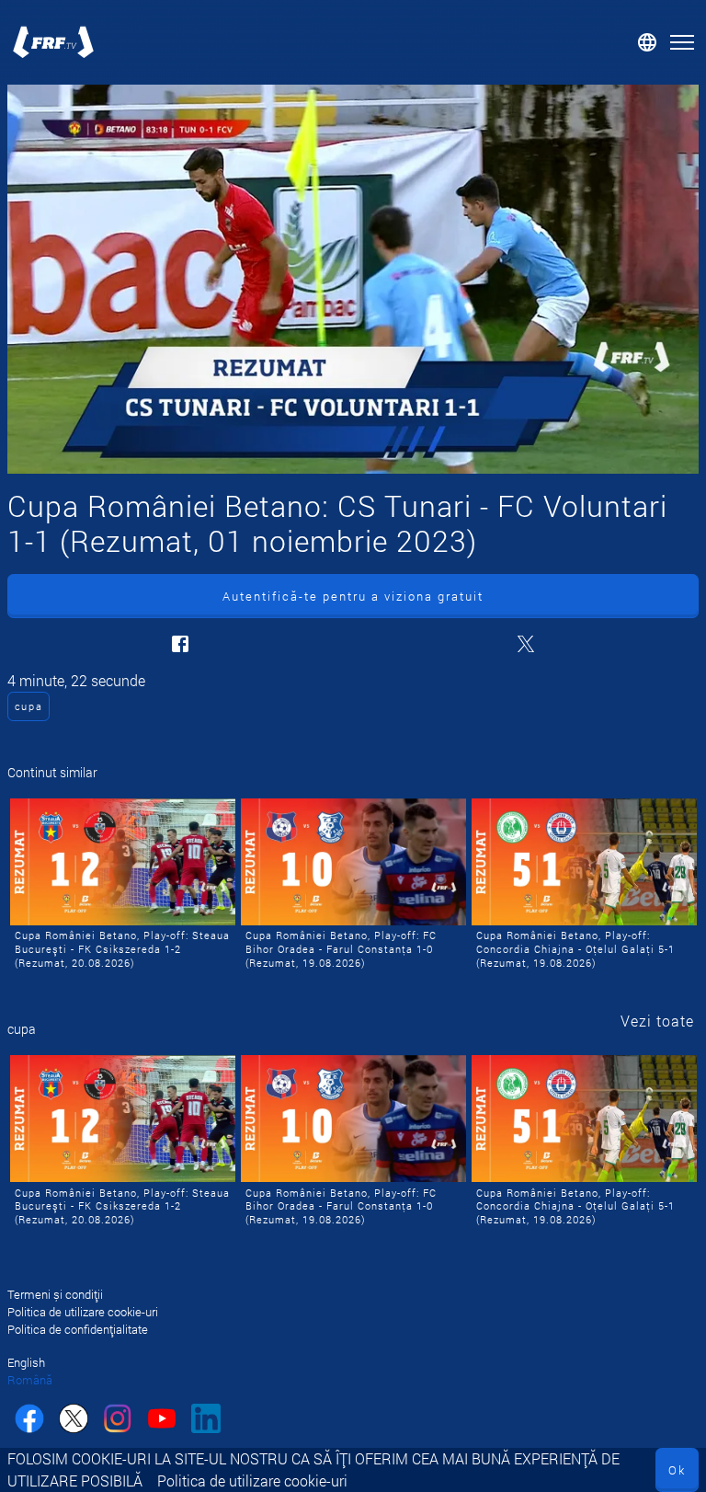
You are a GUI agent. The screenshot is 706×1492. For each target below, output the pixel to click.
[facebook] (29, 1421)
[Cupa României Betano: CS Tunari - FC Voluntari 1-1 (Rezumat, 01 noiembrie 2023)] (353, 279)
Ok (677, 1470)
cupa (29, 706)
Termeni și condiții (55, 1294)
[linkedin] (206, 1421)
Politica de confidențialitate (77, 1329)
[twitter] (73, 1421)
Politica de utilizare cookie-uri (252, 1480)
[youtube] (162, 1421)
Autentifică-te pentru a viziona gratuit (353, 596)
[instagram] (118, 1421)
